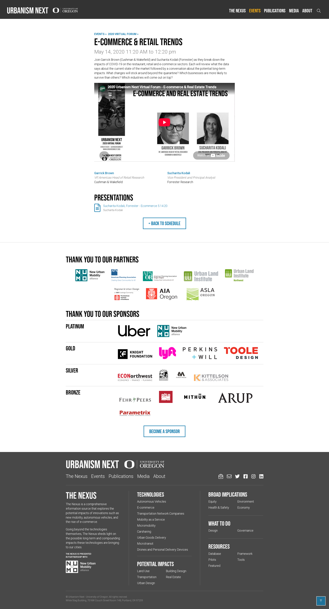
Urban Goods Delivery (151, 537)
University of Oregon (97, 596)
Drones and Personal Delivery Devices (162, 549)
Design (213, 530)
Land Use (143, 571)
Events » (100, 34)
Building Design (176, 571)
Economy (243, 507)
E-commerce (145, 507)
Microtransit (145, 543)
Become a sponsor (164, 431)
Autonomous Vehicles (151, 501)
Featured (214, 565)
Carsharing (144, 531)
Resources (219, 546)
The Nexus (237, 10)
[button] (237, 10)
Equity (212, 501)
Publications (274, 10)
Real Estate (173, 577)
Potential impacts (155, 563)
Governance (245, 530)
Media (294, 10)
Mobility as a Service (151, 519)
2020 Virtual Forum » (123, 34)
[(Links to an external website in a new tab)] (89, 275)
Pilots (212, 559)
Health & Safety (218, 507)
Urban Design (146, 583)
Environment (245, 501)
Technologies (150, 494)
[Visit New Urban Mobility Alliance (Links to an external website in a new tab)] (81, 567)
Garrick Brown (104, 173)
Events (255, 10)
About (307, 10)
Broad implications (227, 494)
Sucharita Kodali (178, 173)
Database (214, 553)
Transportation (146, 577)
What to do (219, 523)
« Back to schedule (164, 223)
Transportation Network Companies (160, 513)
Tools (241, 559)
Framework (244, 553)
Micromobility (146, 525)
